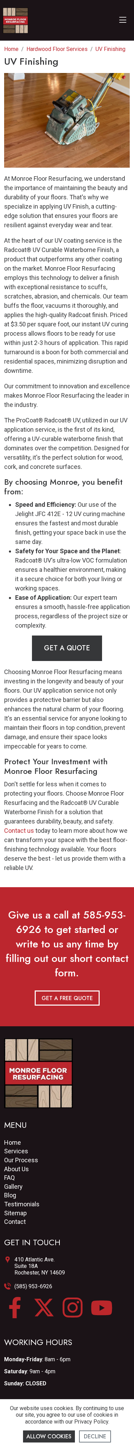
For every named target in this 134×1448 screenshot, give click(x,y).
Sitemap (15, 1213)
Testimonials (22, 1204)
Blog (10, 1195)
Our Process (21, 1160)
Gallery (13, 1186)
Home (12, 1142)
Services (16, 1151)
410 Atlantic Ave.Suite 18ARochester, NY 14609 (39, 1266)
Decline (95, 1436)
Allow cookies (48, 1436)
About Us (16, 1169)
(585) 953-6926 (33, 1286)
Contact (15, 1221)
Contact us (19, 830)
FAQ (9, 1177)
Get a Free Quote (67, 998)
